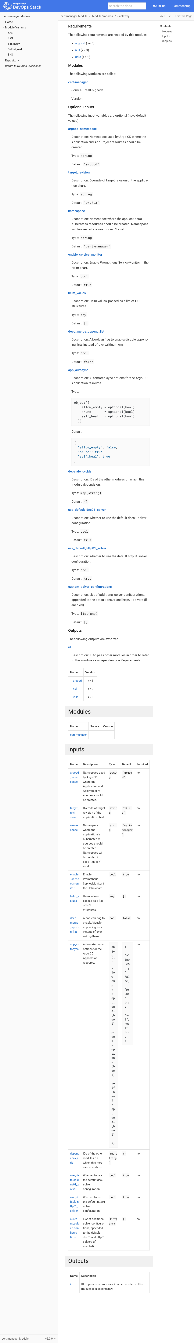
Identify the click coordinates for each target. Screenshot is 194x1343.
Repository (12, 60)
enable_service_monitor (85, 254)
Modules (167, 31)
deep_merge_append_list (86, 331)
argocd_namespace (82, 129)
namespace (76, 211)
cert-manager (78, 82)
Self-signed (15, 49)
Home (9, 22)
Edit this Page (183, 16)
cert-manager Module (16, 16)
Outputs (167, 40)
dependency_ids (80, 471)
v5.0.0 (163, 16)
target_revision (79, 172)
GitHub (161, 6)
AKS (10, 33)
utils (78, 57)
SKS (10, 54)
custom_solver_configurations (90, 587)
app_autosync (78, 370)
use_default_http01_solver (87, 548)
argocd (80, 43)
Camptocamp (181, 6)
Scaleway (14, 44)
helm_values (77, 293)
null (77, 50)
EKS (10, 38)
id (69, 647)
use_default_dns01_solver (87, 510)
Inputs (166, 36)
